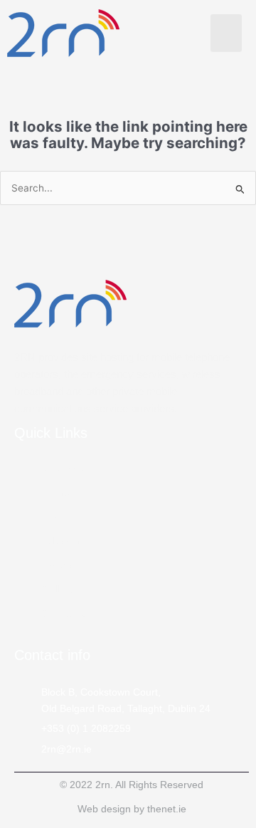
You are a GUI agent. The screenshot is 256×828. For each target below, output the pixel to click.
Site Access (68, 467)
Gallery (59, 588)
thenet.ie (166, 808)
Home (56, 492)
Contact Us (67, 613)
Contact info (52, 655)
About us (62, 516)
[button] (226, 33)
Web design (104, 808)
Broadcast (65, 564)
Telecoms (64, 540)
